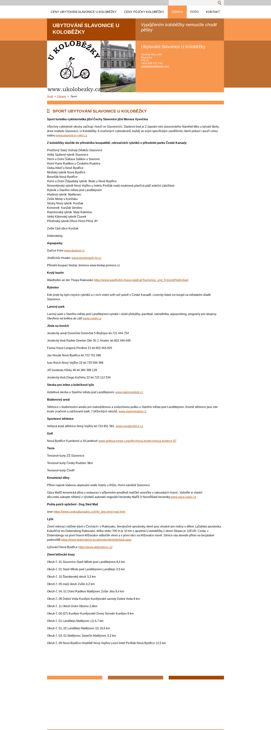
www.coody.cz (92, 318)
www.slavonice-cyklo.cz (71, 135)
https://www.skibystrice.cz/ (95, 547)
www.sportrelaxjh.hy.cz (86, 258)
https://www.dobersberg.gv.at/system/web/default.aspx (96, 539)
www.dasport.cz (74, 250)
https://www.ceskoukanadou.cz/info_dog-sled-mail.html (89, 511)
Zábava (61, 96)
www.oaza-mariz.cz (183, 497)
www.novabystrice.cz (129, 426)
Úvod (50, 96)
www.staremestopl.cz (129, 392)
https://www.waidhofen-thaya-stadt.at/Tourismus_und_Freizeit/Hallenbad (141, 280)
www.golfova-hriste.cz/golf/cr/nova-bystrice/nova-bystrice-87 (137, 440)
